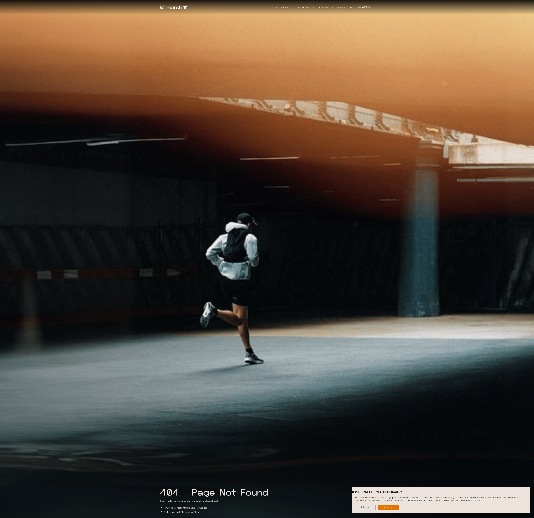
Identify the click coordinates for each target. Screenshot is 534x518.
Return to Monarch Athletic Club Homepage (185, 507)
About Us (323, 7)
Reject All (365, 507)
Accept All (388, 507)
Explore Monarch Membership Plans (181, 512)
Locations (303, 7)
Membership (282, 7)
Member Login (344, 7)
